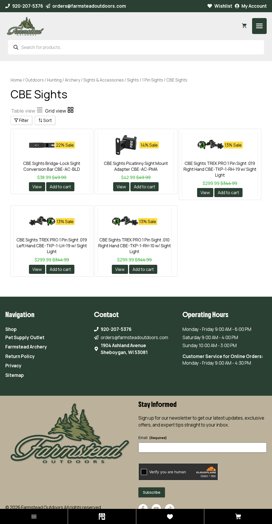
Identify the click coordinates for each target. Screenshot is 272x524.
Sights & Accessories (103, 80)
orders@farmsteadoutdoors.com (89, 6)
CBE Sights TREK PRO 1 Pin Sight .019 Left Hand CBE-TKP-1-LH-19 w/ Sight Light (51, 245)
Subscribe (151, 492)
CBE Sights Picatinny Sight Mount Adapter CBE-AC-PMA (136, 166)
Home (16, 80)
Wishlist (223, 6)
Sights (133, 80)
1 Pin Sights (152, 80)
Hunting (54, 80)
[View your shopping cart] (244, 26)
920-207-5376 (27, 6)
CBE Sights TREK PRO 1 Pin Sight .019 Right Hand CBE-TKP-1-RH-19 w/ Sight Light (220, 169)
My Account (254, 6)
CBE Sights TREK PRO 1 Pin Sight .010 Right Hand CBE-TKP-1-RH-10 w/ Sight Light (134, 245)
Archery (72, 80)
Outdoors (34, 80)
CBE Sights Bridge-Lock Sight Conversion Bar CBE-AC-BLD (51, 166)
